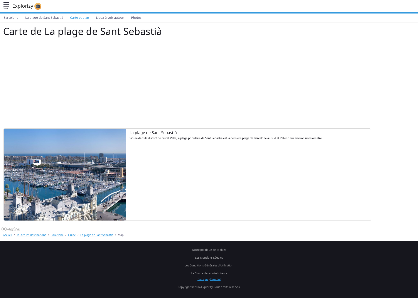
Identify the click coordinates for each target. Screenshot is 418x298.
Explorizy (23, 5)
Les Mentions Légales (209, 257)
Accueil (7, 235)
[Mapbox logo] (10, 229)
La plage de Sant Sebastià (44, 17)
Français (202, 279)
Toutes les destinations (31, 235)
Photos (136, 17)
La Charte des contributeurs (209, 273)
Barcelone (10, 17)
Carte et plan (79, 17)
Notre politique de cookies (209, 250)
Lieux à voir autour (110, 17)
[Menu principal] (6, 4)
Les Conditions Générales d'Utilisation (209, 265)
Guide (72, 235)
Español (215, 279)
